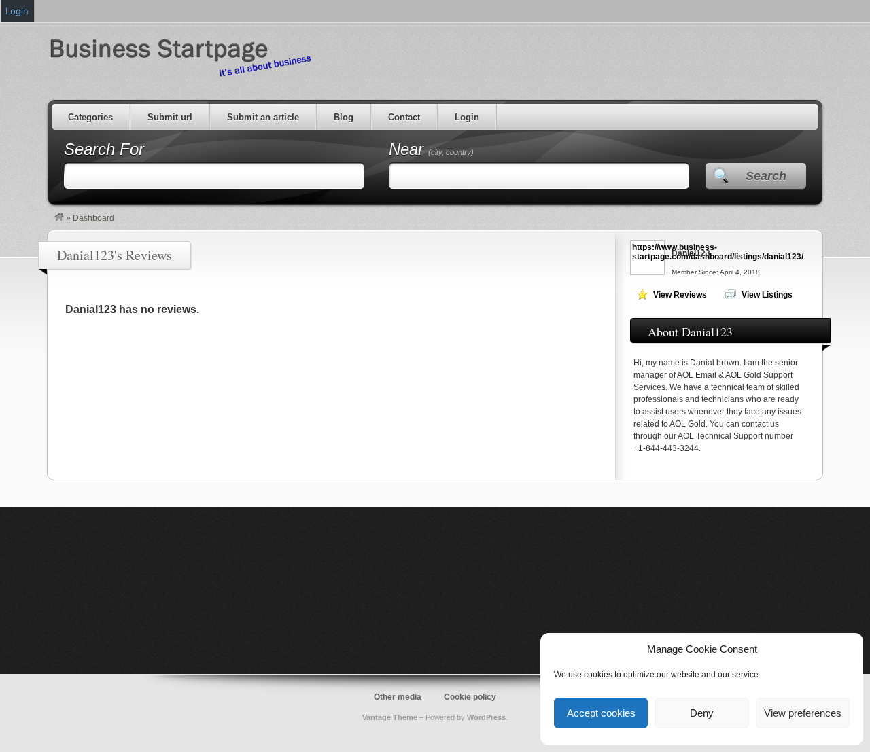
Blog (343, 117)
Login (467, 117)
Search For (104, 149)
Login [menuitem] (17, 10)
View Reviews (680, 295)
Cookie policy (470, 697)
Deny (702, 713)
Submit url (169, 117)
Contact (404, 117)
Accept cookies (601, 713)
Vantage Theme (389, 717)
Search (766, 176)
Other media (397, 697)
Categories (90, 117)
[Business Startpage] (59, 218)
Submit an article (263, 117)
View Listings (767, 295)
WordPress (486, 717)
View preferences (802, 713)
